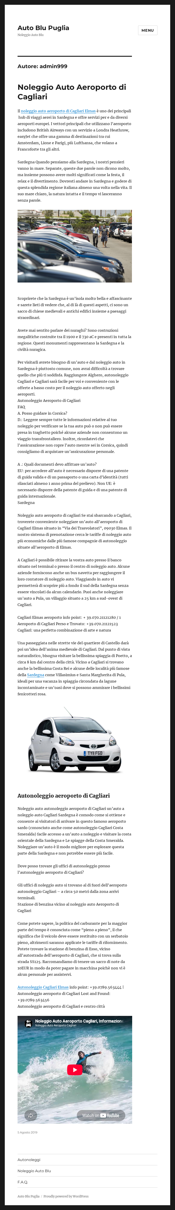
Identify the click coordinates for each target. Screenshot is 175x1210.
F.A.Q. (23, 1182)
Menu (148, 30)
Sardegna (35, 675)
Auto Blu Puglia (43, 28)
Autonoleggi (29, 1160)
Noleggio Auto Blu (34, 1171)
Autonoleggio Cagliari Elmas (43, 987)
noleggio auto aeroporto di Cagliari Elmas (58, 111)
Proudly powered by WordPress (66, 1196)
